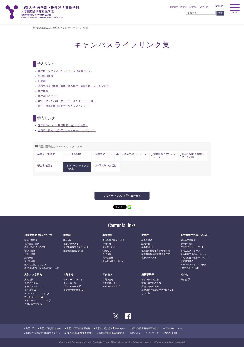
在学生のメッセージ (106, 154)
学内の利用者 (170, 333)
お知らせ (107, 243)
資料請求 (28, 290)
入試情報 (107, 254)
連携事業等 (147, 274)
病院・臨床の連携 (150, 286)
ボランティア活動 (150, 279)
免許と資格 (29, 261)
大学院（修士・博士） (113, 261)
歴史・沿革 (29, 254)
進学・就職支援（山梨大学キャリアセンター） (64, 105)
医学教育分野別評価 (73, 250)
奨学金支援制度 (46, 154)
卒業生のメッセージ (135, 154)
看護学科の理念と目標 (113, 240)
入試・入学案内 (33, 274)
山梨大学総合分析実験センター (110, 328)
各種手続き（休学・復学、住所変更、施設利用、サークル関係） (74, 86)
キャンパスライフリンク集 (77, 167)
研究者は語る (44, 165)
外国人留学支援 (31, 304)
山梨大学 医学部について (38, 235)
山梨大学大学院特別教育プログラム (43, 333)
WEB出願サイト (32, 297)
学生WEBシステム (48, 96)
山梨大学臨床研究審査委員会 (79, 333)
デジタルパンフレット (35, 293)
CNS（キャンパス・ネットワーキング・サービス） (67, 101)
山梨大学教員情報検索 (50, 328)
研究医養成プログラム (74, 247)
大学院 (145, 235)
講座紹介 (67, 240)
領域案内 (107, 250)
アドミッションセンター (36, 300)
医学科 (183, 7)
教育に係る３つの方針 (35, 247)
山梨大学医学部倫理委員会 (111, 333)
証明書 (42, 81)
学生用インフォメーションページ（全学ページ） (65, 71)
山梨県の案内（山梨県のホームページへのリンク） (67, 130)
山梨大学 (174, 7)
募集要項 (145, 247)
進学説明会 (29, 283)
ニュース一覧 (69, 283)
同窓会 (184, 279)
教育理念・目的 (31, 243)
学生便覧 (43, 91)
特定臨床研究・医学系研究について (41, 268)
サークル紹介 (73, 154)
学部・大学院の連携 (151, 283)
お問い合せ (108, 279)
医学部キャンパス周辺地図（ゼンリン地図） (63, 125)
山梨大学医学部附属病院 (78, 328)
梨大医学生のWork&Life (194, 235)
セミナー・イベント (73, 279)
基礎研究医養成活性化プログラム (157, 290)
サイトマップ (152, 333)
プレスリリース (70, 286)
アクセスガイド (110, 283)
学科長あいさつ (110, 247)
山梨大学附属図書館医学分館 (145, 328)
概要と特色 (146, 240)
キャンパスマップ (111, 286)
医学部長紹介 (30, 240)
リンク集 (145, 293)
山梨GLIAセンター (173, 328)
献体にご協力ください (35, 264)
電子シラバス (69, 243)
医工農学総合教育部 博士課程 (155, 254)
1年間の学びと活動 (105, 165)
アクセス (204, 7)
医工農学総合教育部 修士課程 (155, 250)
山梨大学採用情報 (72, 290)
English (219, 5)
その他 (184, 274)
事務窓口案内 (45, 76)
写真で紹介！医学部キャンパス (193, 155)
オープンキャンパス (34, 286)
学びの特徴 (29, 250)
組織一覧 (28, 257)
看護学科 (193, 7)
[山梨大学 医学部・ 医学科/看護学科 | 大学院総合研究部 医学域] (34, 28)
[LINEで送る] (129, 206)
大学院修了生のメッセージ (164, 155)
